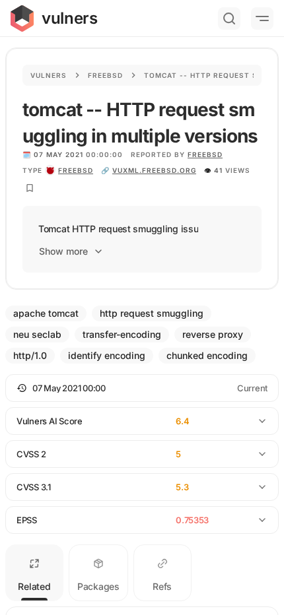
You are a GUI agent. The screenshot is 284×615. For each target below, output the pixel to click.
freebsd (75, 170)
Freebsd (105, 75)
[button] (142, 388)
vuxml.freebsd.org (154, 170)
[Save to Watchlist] (29, 188)
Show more (63, 251)
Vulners (48, 75)
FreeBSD (205, 154)
